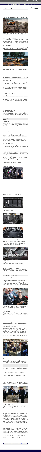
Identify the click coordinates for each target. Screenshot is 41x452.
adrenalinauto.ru (20, 3)
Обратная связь (36, 1)
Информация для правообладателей (34, 0)
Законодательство (20, 4)
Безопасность (8, 4)
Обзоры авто (28, 4)
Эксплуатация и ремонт (14, 4)
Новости (25, 4)
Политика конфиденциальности (25, 0)
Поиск (31, 7)
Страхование (33, 4)
